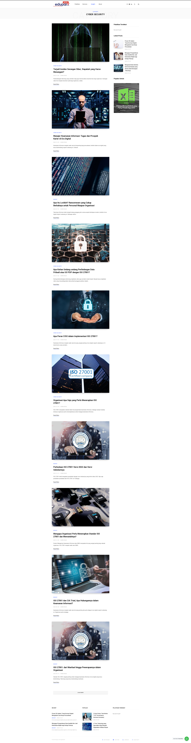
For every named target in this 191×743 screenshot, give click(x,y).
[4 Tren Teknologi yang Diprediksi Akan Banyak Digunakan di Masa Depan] (87, 726)
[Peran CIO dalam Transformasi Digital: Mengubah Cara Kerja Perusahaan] (119, 45)
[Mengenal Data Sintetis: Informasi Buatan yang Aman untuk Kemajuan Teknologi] (119, 69)
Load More (81, 692)
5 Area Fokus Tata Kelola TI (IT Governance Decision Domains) (100, 715)
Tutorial (126, 103)
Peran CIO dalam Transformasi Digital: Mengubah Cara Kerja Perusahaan (131, 43)
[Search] (138, 4)
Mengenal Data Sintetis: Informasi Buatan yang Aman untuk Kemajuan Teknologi (131, 67)
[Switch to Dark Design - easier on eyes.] (134, 4)
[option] (126, 98)
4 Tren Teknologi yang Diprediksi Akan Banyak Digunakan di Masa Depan (100, 725)
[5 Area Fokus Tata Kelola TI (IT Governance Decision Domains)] (87, 717)
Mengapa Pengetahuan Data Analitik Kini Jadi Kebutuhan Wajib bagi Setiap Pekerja (131, 55)
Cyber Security (57, 65)
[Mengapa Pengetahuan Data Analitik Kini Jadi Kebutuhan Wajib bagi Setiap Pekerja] (119, 57)
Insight (55, 199)
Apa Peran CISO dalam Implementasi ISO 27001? (75, 336)
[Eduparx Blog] (61, 4)
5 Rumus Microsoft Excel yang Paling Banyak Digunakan (126, 107)
